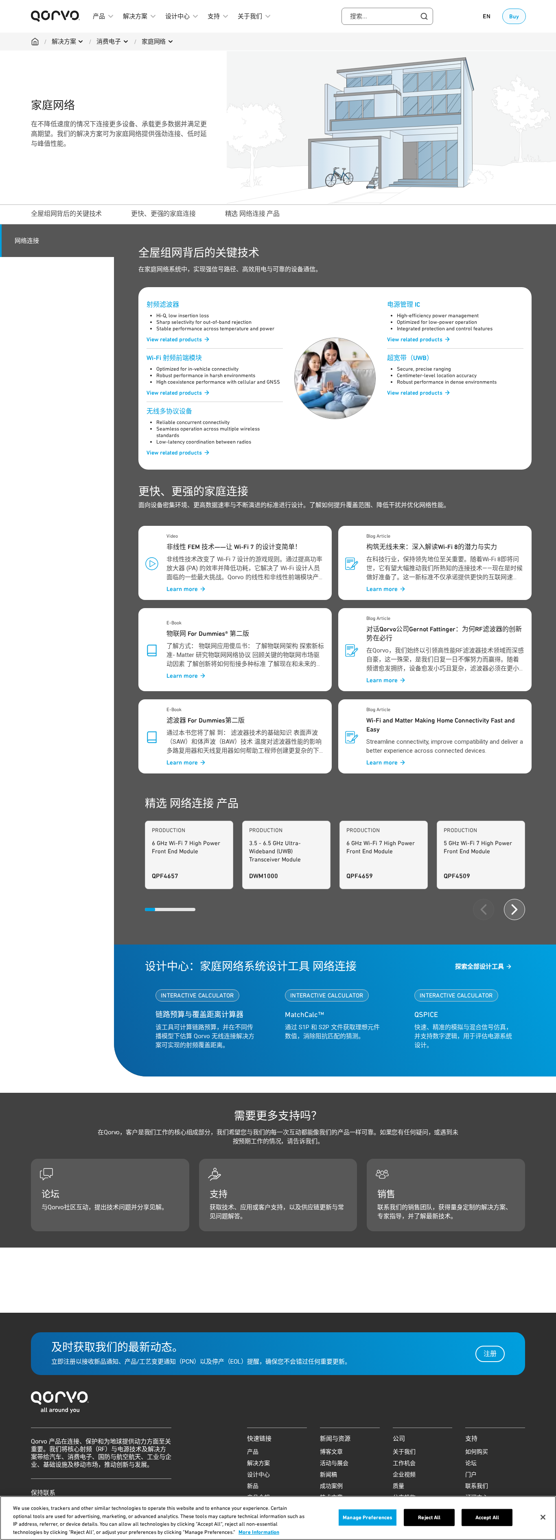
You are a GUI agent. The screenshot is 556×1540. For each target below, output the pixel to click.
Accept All (487, 1517)
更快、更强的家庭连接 (163, 213)
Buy (514, 16)
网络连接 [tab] (27, 240)
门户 (471, 1474)
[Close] (543, 1517)
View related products (174, 339)
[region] (278, 1518)
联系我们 (476, 1486)
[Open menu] (80, 41)
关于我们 (404, 1451)
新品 (252, 1486)
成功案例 (331, 1486)
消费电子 (108, 41)
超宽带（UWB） (410, 358)
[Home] (35, 41)
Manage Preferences (367, 1517)
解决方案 (64, 41)
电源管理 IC (403, 304)
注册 (490, 1354)
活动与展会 (334, 1463)
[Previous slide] (483, 909)
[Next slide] (514, 909)
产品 (252, 1451)
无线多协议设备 (169, 411)
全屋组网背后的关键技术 (66, 213)
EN (486, 16)
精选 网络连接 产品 (252, 213)
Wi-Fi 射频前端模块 (174, 358)
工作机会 (404, 1463)
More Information (259, 1532)
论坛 (471, 1463)
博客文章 (331, 1451)
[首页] (278, 1404)
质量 (398, 1486)
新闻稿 (328, 1474)
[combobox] (387, 16)
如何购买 (476, 1451)
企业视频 (404, 1474)
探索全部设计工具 (479, 966)
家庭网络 (154, 41)
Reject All (429, 1517)
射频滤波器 (163, 304)
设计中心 (258, 1474)
